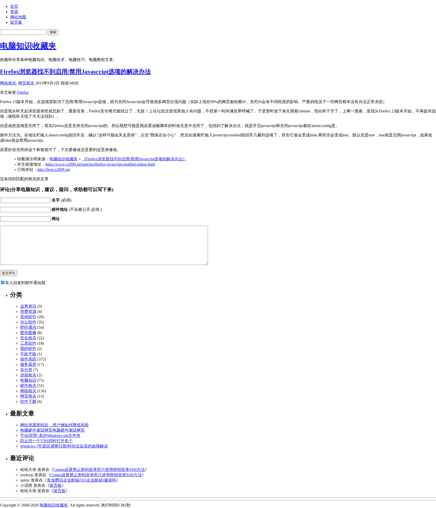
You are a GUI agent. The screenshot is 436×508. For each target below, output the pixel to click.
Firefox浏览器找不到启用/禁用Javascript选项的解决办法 (75, 71)
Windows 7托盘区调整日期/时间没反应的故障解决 (64, 446)
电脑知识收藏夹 (28, 45)
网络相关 (8, 83)
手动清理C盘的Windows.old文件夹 (50, 435)
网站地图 (18, 17)
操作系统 (28, 359)
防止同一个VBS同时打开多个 (46, 441)
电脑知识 (28, 380)
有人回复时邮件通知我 (25, 283)
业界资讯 (28, 306)
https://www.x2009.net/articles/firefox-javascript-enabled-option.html (100, 164)
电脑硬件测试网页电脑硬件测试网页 (52, 430)
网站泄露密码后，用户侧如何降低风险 (54, 425)
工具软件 (28, 343)
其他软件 (28, 317)
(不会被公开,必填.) (77, 209)
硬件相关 (28, 385)
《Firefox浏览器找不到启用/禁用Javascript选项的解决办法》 (134, 159)
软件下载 (28, 401)
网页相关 (26, 83)
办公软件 (28, 322)
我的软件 (28, 348)
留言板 (16, 22)
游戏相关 (28, 375)
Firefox (23, 92)
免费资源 (28, 311)
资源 (14, 12)
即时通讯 (28, 327)
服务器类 (28, 364)
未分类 (26, 370)
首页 (14, 6)
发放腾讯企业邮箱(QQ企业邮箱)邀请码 (81, 480)
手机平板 (28, 354)
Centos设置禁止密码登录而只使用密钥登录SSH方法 (99, 469)
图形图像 (28, 333)
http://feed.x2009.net (53, 169)
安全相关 (28, 338)
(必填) (61, 200)
